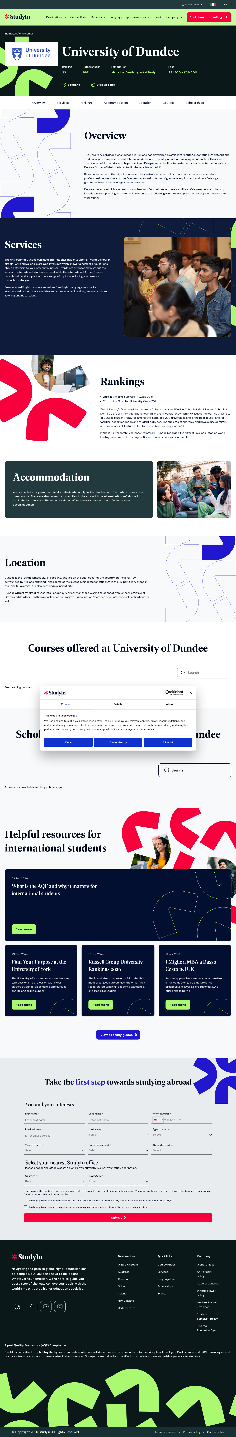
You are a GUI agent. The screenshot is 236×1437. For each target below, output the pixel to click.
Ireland (122, 1293)
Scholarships (166, 1286)
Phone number (162, 1113)
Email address (34, 1129)
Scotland (74, 85)
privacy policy (201, 1191)
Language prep (119, 17)
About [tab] (170, 704)
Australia (123, 1272)
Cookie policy (215, 1432)
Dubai (121, 1286)
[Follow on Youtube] (45, 1306)
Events (158, 17)
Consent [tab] (66, 704)
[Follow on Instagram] (60, 1306)
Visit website (106, 85)
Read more (24, 929)
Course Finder (166, 1264)
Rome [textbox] (92, 1181)
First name (32, 1113)
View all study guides (116, 1035)
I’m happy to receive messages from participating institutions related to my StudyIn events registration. (88, 1207)
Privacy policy (192, 1432)
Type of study (162, 1129)
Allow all (168, 742)
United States (126, 1308)
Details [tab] (118, 704)
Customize (116, 742)
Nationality (96, 1129)
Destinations (54, 17)
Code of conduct (208, 1283)
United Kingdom (128, 1264)
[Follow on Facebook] (31, 1306)
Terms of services (165, 1432)
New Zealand (126, 1301)
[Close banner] (191, 693)
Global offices (205, 1264)
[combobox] (158, 1120)
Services (96, 17)
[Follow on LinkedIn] (17, 1306)
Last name (96, 1113)
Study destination (164, 1145)
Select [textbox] (93, 1134)
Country (31, 1175)
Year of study (34, 1145)
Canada (123, 1279)
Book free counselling (206, 17)
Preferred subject (100, 1145)
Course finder (79, 17)
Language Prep (167, 1279)
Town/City (96, 1175)
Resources (139, 17)
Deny (68, 742)
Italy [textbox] (28, 1181)
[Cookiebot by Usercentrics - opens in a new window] (168, 692)
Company (172, 17)
